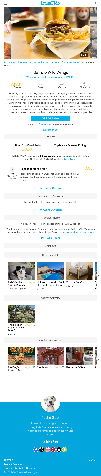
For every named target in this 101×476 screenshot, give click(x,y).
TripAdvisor (70, 159)
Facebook (64, 232)
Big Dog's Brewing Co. (15, 369)
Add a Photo (52, 238)
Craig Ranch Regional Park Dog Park (16, 327)
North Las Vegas (70, 61)
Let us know (51, 427)
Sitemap (8, 459)
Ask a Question (52, 209)
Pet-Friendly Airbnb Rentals (16, 284)
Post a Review (52, 188)
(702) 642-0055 (42, 124)
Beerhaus (42, 367)
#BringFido (50, 442)
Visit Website (50, 118)
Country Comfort (75, 282)
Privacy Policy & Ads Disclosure (20, 468)
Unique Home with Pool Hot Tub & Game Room (50, 284)
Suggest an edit (51, 129)
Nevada (55, 61)
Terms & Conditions (14, 463)
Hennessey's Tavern (77, 367)
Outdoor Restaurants (20, 61)
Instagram (88, 232)
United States (41, 61)
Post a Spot (50, 417)
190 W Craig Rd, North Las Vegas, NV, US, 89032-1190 (50, 77)
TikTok (76, 232)
